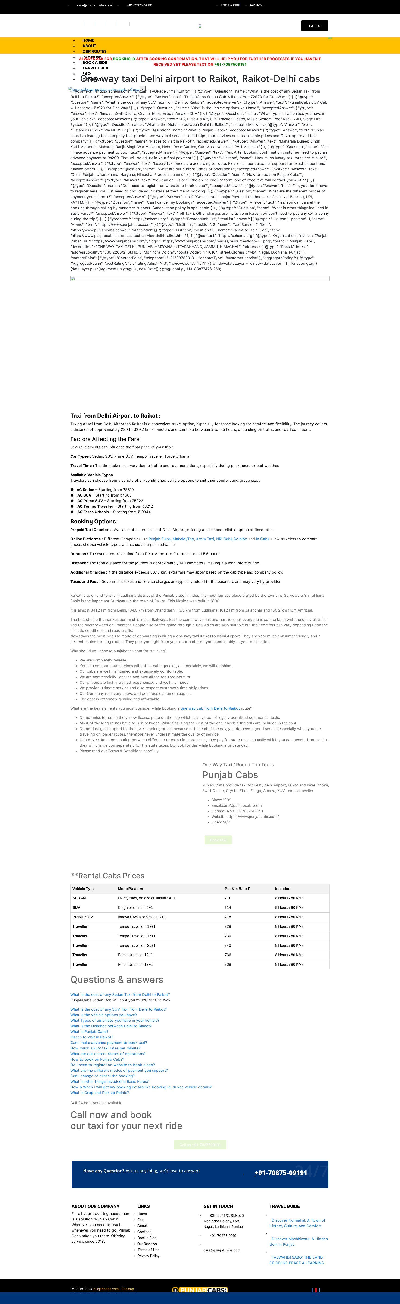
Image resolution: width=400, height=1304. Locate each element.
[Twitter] (90, 24)
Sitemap (128, 1289)
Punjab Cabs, (160, 539)
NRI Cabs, (224, 539)
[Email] (319, 1291)
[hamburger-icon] (330, 38)
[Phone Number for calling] (200, 1298)
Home (88, 40)
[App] (360, 1298)
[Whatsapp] (124, 24)
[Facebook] (79, 24)
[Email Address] (120, 1298)
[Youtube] (111, 24)
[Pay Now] (280, 1298)
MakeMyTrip (183, 539)
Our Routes (94, 51)
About (89, 46)
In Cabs (262, 539)
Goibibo (240, 539)
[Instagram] (101, 24)
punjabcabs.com (106, 1289)
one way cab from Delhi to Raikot (210, 708)
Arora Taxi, (205, 539)
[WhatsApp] (40, 1298)
